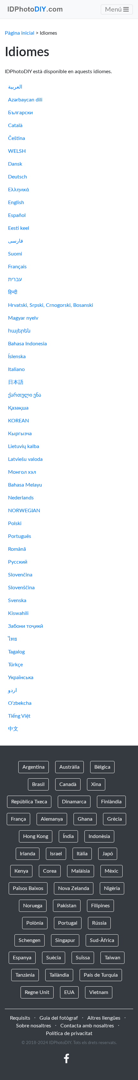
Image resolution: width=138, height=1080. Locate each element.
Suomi (15, 253)
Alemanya (52, 819)
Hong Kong (35, 836)
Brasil (38, 784)
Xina (96, 784)
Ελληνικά (18, 189)
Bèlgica (102, 767)
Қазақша (18, 407)
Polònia (34, 923)
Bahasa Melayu (25, 485)
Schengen (29, 940)
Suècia (53, 957)
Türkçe (15, 664)
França (18, 819)
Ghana (85, 819)
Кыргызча (20, 433)
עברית (15, 279)
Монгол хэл (22, 472)
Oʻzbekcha (19, 703)
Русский (17, 562)
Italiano (16, 369)
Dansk (15, 164)
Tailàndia (59, 975)
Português (19, 536)
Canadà (67, 784)
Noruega (32, 905)
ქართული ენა (24, 395)
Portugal (67, 923)
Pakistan (66, 905)
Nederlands (21, 497)
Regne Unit (37, 992)
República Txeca (29, 801)
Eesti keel (18, 228)
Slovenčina (20, 574)
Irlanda (27, 853)
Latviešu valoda (25, 459)
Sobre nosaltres (33, 1025)
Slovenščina (21, 587)
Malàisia (80, 871)
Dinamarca (74, 801)
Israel (56, 853)
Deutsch (17, 176)
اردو (12, 690)
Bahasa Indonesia (27, 343)
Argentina (33, 767)
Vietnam (98, 992)
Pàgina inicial (19, 33)
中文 (13, 728)
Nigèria (112, 888)
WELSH (17, 151)
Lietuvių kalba (23, 446)
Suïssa (83, 957)
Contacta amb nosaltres (87, 1025)
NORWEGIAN (24, 510)
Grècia (114, 819)
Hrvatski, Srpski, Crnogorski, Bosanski (50, 305)
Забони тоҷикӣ (25, 626)
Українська (20, 677)
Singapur (65, 940)
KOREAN (18, 420)
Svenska (17, 600)
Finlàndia (111, 801)
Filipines (100, 905)
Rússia (99, 923)
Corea (49, 871)
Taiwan (112, 957)
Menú (114, 9)
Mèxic (111, 871)
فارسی (15, 241)
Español (17, 215)
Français (17, 266)
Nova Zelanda (73, 888)
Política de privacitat (69, 1033)
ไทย (12, 639)
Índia (68, 836)
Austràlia (69, 767)
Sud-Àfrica (102, 940)
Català (15, 125)
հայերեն (19, 330)
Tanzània (25, 975)
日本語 (15, 382)
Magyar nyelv (23, 318)
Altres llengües (103, 1018)
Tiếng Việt (19, 716)
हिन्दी (12, 292)
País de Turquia (101, 975)
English (16, 202)
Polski (15, 523)
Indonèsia (99, 836)
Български (20, 112)
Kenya (21, 871)
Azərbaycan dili (25, 99)
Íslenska (17, 356)
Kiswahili (18, 613)
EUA (69, 992)
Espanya (22, 957)
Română (17, 549)
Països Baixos (28, 888)
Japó (107, 853)
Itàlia (82, 853)
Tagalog (16, 651)
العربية (15, 87)
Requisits (20, 1018)
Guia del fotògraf (58, 1018)
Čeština (16, 138)
